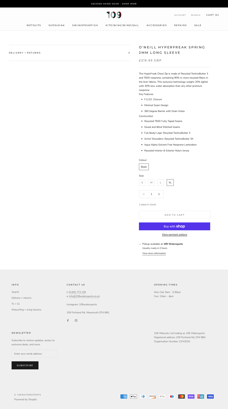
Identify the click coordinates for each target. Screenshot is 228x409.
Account (180, 15)
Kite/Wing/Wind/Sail (122, 25)
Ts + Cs (16, 303)
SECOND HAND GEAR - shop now (114, 3)
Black (144, 167)
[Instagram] (76, 320)
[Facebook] (68, 320)
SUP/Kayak (57, 25)
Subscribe (25, 365)
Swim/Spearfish (85, 25)
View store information (154, 253)
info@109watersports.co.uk (84, 296)
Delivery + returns (25, 52)
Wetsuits (34, 25)
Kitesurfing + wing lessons (26, 309)
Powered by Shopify (25, 399)
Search (196, 15)
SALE (198, 25)
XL (170, 182)
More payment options (174, 234)
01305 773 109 (77, 292)
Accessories (157, 25)
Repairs (180, 25)
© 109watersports (27, 394)
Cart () (212, 15)
